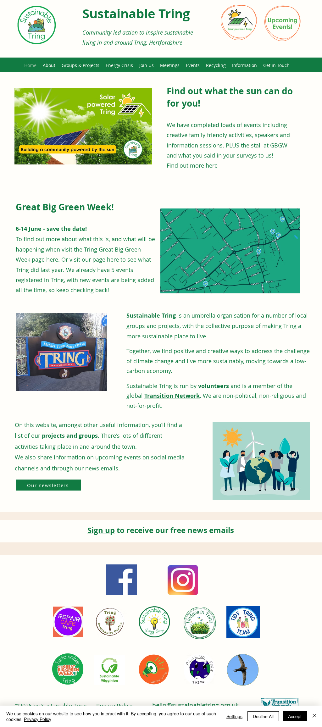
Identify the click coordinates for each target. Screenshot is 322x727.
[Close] (314, 716)
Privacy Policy (37, 719)
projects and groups (70, 436)
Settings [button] (234, 716)
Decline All (263, 716)
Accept (295, 716)
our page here (100, 259)
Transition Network (172, 396)
